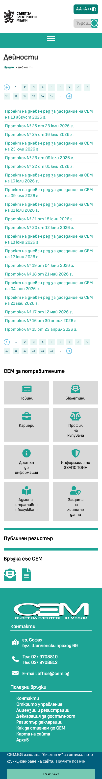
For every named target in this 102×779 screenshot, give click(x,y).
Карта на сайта (33, 734)
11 (16, 96)
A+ (81, 9)
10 (6, 96)
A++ (88, 9)
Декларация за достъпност (45, 716)
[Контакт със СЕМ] (12, 578)
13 (33, 96)
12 (25, 96)
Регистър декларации (39, 722)
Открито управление (39, 704)
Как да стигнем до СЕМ (40, 728)
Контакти (27, 698)
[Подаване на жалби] (29, 578)
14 (42, 96)
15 (51, 96)
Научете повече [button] (70, 761)
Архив (22, 740)
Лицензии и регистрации (42, 710)
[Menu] (51, 38)
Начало (9, 67)
